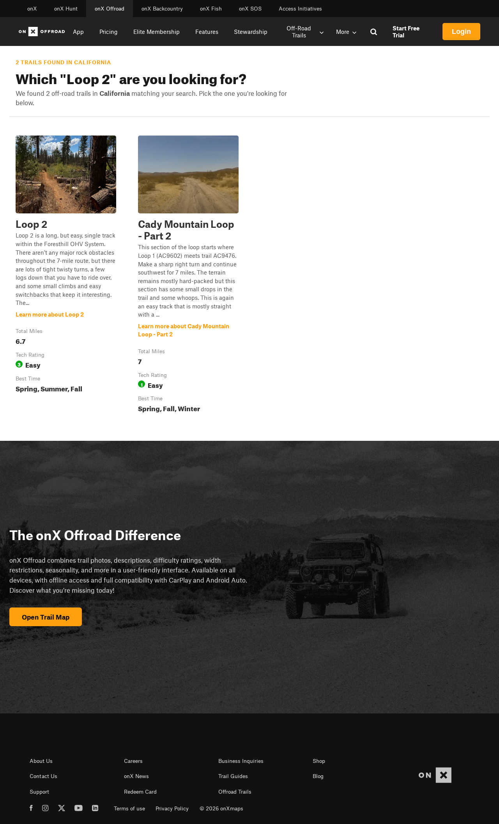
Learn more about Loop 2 (65, 275)
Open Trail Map (45, 617)
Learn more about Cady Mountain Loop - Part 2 (188, 275)
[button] (65, 275)
